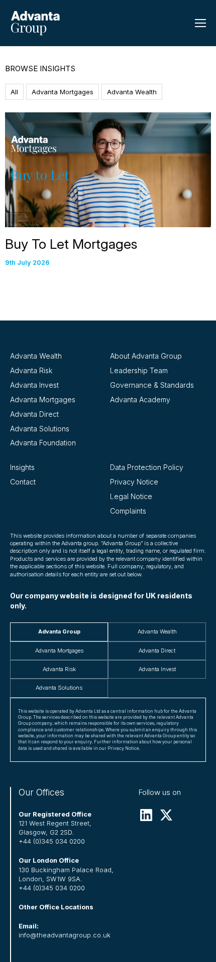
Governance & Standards (152, 385)
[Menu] (200, 23)
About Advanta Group (146, 356)
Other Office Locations (56, 907)
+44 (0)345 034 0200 (52, 841)
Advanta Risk (31, 370)
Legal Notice (131, 496)
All (14, 92)
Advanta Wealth (132, 92)
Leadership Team (139, 370)
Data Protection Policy (146, 467)
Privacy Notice (134, 481)
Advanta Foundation (43, 442)
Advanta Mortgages (62, 92)
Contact (23, 481)
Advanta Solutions (39, 428)
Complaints (128, 511)
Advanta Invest (34, 385)
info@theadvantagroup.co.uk (65, 935)
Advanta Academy (140, 399)
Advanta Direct (34, 414)
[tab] (59, 631)
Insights (22, 467)
